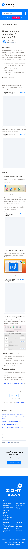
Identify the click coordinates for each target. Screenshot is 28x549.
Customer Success (8, 526)
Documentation (20, 505)
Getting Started (7, 18)
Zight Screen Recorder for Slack (10, 424)
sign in (7, 442)
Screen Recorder (8, 507)
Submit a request (20, 402)
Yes (12, 395)
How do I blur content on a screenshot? (12, 414)
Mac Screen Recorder (6, 511)
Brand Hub (19, 530)
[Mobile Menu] (25, 5)
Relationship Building (6, 531)
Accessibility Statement (14, 544)
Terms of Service (18, 542)
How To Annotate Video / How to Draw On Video (13, 417)
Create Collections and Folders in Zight (12, 427)
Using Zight (16, 18)
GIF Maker (6, 509)
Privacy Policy (8, 542)
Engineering (6, 525)
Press (17, 528)
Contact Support (14, 463)
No (16, 395)
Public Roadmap (20, 503)
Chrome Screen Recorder (7, 518)
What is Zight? (7, 503)
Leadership (19, 526)
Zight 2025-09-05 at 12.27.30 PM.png (13, 383)
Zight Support (10, 40)
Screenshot (6, 505)
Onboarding (6, 528)
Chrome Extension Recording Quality (12, 421)
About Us (18, 525)
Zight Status (19, 509)
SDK (17, 507)
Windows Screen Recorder (8, 514)
